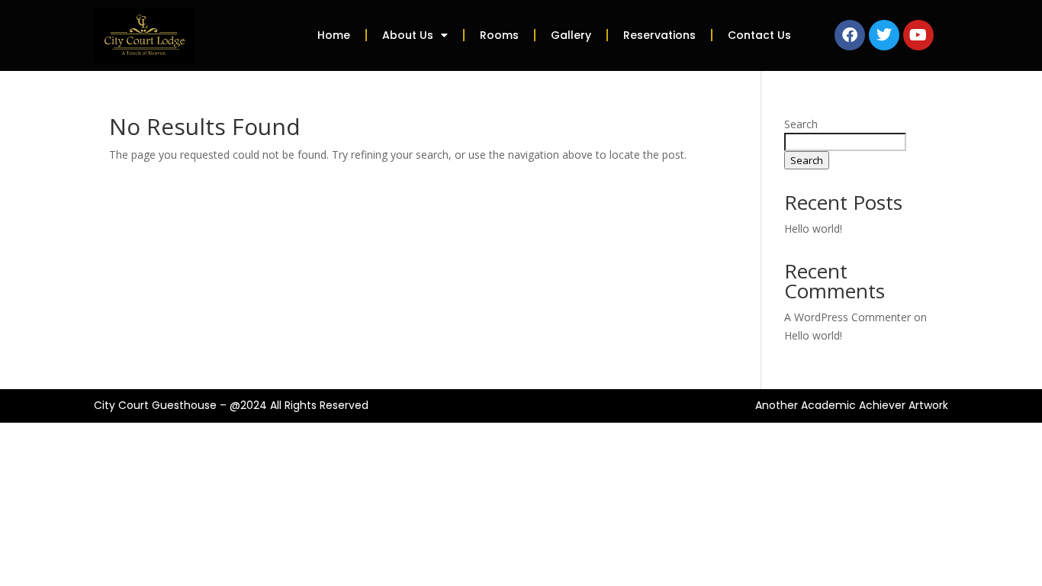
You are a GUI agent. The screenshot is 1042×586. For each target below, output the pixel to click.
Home (333, 35)
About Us (407, 35)
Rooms (499, 35)
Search (801, 124)
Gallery (571, 35)
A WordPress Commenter (847, 317)
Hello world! (813, 228)
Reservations (659, 35)
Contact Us (759, 35)
